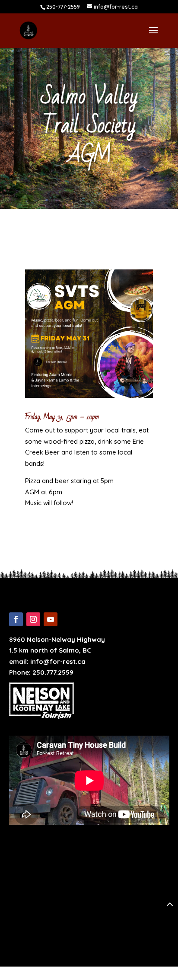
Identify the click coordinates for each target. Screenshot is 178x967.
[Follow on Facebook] (16, 619)
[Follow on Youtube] (50, 619)
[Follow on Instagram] (33, 619)
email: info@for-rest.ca (47, 661)
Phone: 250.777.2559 (41, 672)
